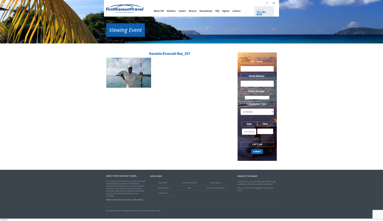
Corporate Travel (189, 182)
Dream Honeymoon (215, 188)
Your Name (257, 61)
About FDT (159, 11)
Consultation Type (257, 104)
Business (171, 11)
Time (265, 124)
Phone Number (257, 91)
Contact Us (163, 193)
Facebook (267, 3)
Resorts (193, 11)
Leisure (182, 11)
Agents (226, 11)
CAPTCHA (257, 144)
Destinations (206, 11)
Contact (236, 11)
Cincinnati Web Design (150, 210)
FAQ (217, 11)
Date (249, 124)
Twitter (274, 3)
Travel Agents (163, 188)
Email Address (257, 76)
